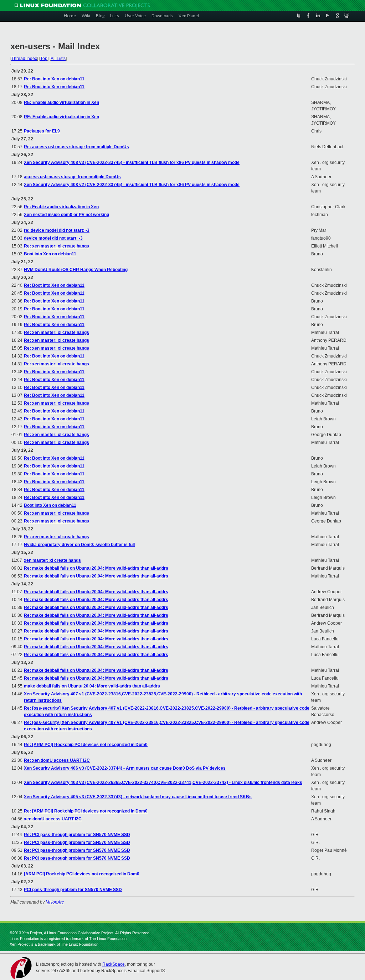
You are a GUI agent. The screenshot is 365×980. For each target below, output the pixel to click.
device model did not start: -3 (53, 238)
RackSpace (113, 964)
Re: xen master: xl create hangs (56, 246)
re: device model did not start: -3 (56, 230)
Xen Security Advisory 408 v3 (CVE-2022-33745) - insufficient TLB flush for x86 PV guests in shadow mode (132, 162)
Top (43, 58)
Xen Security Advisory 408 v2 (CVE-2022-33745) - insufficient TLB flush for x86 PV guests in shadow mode (132, 184)
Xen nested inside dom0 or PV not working (66, 214)
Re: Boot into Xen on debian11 (54, 78)
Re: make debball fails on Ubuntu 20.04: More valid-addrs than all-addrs (96, 568)
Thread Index (24, 58)
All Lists (58, 58)
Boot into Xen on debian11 (50, 253)
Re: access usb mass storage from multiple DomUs (76, 146)
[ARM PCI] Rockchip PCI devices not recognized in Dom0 (81, 873)
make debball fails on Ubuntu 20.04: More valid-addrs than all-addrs (92, 686)
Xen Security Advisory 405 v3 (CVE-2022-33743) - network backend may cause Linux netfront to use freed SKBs (138, 796)
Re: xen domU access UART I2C (57, 760)
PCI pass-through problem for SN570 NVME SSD (73, 889)
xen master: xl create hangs (52, 560)
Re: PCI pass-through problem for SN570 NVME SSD (77, 834)
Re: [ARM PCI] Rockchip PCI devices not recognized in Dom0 (86, 744)
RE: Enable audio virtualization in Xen (61, 102)
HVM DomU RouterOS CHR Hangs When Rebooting (76, 269)
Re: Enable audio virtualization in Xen (61, 206)
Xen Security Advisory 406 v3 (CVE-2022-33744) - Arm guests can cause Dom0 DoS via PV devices (125, 768)
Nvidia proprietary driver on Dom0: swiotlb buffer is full (79, 544)
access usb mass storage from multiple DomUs (72, 176)
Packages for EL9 (42, 131)
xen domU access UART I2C (53, 818)
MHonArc (55, 902)
